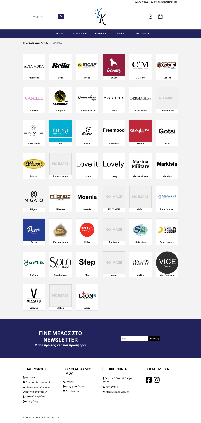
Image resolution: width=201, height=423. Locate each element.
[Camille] (34, 98)
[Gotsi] (167, 130)
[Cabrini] (167, 65)
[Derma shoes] (140, 98)
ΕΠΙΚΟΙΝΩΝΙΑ (142, 33)
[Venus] (114, 262)
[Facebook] (149, 380)
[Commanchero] (87, 98)
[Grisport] (34, 163)
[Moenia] (87, 196)
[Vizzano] (34, 295)
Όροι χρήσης (31, 401)
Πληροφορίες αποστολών (38, 382)
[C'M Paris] (140, 65)
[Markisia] (167, 163)
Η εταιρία (30, 377)
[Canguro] (60, 98)
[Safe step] (140, 229)
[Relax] (87, 229)
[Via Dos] (140, 262)
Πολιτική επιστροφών (36, 392)
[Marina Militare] (140, 163)
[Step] (87, 262)
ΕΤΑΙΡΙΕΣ (121, 33)
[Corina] (114, 98)
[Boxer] (114, 65)
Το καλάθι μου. (72, 391)
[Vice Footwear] (167, 262)
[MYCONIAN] (114, 196)
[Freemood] (114, 130)
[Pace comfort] (167, 196)
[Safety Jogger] (167, 229)
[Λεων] (87, 295)
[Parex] (34, 229)
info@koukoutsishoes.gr (165, 2)
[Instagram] (157, 380)
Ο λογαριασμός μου (75, 386)
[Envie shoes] (34, 130)
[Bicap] (87, 65)
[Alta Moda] (34, 65)
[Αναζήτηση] (61, 16)
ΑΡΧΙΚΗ (59, 33)
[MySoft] (140, 196)
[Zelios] (60, 295)
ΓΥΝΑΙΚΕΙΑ (78, 33)
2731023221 (143, 2)
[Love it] (87, 163)
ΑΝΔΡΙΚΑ (99, 33)
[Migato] (34, 196)
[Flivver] (87, 130)
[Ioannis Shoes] (60, 163)
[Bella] (60, 65)
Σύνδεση (69, 381)
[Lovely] (114, 163)
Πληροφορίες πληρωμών (37, 387)
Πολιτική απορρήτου (35, 396)
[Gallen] (140, 130)
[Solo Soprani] (60, 262)
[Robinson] (114, 229)
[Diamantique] (167, 98)
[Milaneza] (60, 196)
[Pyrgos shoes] (60, 229)
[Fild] (60, 130)
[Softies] (34, 262)
